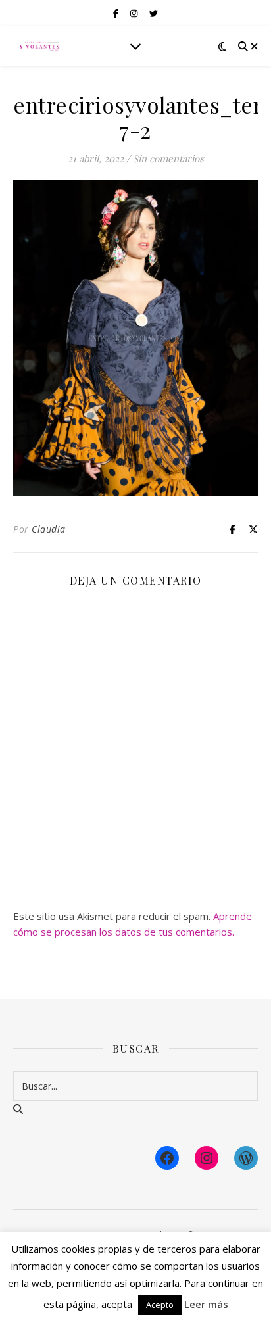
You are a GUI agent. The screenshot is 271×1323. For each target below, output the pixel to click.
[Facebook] (167, 1158)
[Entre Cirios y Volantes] (39, 46)
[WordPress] (246, 1158)
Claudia (49, 529)
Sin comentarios (168, 158)
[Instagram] (206, 1158)
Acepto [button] (160, 1305)
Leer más (206, 1304)
